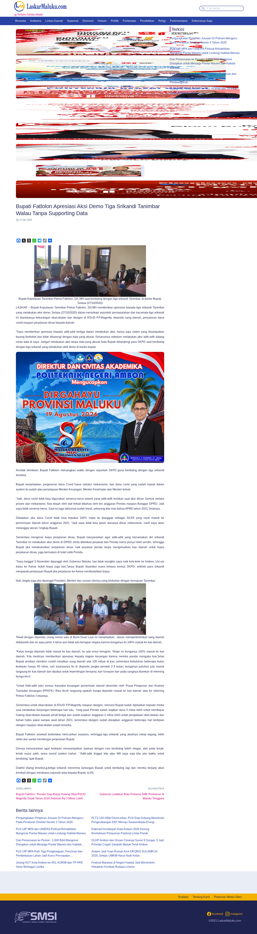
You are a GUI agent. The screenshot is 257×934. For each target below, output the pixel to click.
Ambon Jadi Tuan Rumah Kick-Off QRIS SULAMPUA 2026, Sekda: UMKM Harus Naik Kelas (124, 853)
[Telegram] (39, 240)
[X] (23, 240)
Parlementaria (178, 20)
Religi (162, 20)
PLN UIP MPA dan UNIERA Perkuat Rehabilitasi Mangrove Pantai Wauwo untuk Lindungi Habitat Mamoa (51, 831)
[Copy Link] (44, 240)
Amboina (35, 20)
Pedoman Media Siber (228, 896)
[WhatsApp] (34, 240)
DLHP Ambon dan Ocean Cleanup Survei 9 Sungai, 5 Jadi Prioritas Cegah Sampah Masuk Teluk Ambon (127, 842)
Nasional (72, 20)
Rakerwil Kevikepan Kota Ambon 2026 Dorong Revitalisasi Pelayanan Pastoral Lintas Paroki (120, 831)
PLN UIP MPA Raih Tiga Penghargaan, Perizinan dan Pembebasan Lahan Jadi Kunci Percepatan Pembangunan (49, 854)
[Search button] (203, 8)
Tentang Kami (201, 896)
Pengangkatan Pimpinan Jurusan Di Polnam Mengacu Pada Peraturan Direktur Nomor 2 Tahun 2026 (49, 820)
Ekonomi (88, 20)
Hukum (102, 20)
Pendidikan (147, 20)
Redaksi (183, 896)
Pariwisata (129, 20)
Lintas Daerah (54, 20)
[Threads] (29, 240)
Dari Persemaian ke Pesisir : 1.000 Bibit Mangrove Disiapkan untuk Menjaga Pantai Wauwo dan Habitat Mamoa (48, 843)
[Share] (50, 240)
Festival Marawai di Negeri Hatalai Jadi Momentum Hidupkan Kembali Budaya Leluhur (123, 864)
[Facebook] (18, 240)
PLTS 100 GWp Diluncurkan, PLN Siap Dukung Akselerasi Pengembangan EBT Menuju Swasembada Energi (127, 820)
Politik (115, 20)
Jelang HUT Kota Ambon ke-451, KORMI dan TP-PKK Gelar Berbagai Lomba (49, 864)
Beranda (20, 20)
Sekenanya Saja (202, 20)
